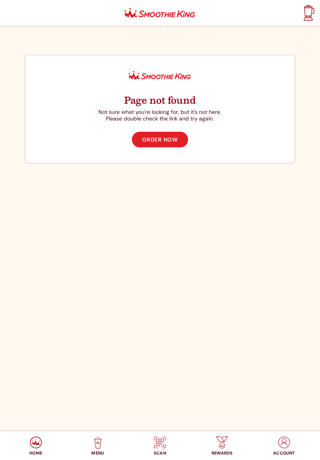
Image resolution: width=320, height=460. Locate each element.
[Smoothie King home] (160, 13)
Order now (160, 139)
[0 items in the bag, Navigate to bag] (308, 13)
